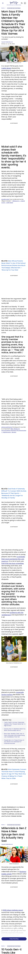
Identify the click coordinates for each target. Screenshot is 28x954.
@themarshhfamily (6, 427)
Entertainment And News (13, 8)
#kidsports (17, 429)
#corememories (21, 430)
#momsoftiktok (5, 430)
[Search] (21, 3)
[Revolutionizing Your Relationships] (14, 2)
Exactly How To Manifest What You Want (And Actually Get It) (14, 729)
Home (3, 8)
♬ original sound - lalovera (8, 432)
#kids (12, 429)
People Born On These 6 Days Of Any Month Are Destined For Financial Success (14, 741)
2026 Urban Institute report (13, 910)
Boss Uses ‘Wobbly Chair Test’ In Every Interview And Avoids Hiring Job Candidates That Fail (14, 735)
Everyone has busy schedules (12, 563)
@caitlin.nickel (5, 199)
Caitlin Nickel (6, 68)
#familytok (14, 430)
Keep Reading (14, 939)
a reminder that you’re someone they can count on (13, 559)
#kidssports (15, 201)
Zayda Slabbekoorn (7, 42)
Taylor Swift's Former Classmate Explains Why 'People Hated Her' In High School (14, 724)
